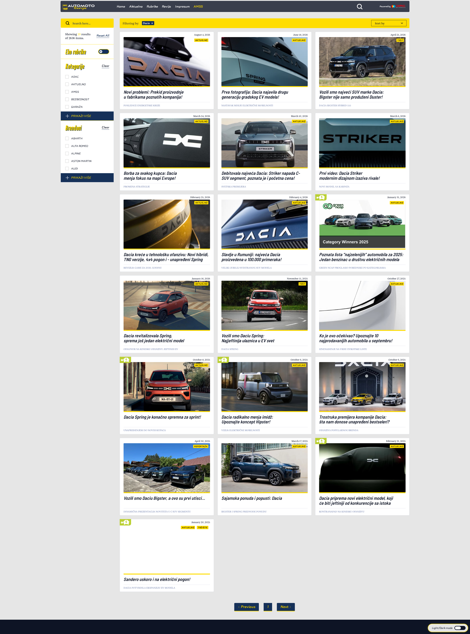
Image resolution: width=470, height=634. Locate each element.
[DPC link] (392, 6)
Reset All (102, 35)
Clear (105, 66)
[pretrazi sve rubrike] (359, 6)
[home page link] (80, 6)
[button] (388, 23)
